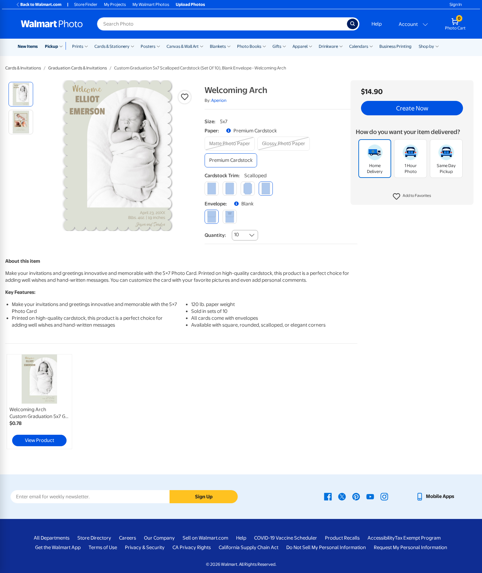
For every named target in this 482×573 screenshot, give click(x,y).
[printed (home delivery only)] (230, 217)
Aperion (219, 100)
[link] (39, 401)
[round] (230, 188)
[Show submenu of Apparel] (310, 46)
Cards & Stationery (112, 46)
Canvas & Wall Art (183, 46)
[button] (412, 196)
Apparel (300, 46)
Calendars (358, 46)
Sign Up (203, 497)
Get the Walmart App (58, 547)
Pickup (51, 46)
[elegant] (248, 188)
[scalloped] (266, 188)
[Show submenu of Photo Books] (264, 46)
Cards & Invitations (23, 68)
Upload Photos (190, 4)
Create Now (412, 108)
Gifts (276, 46)
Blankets (218, 46)
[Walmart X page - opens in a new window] (342, 496)
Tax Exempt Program (418, 538)
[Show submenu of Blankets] (229, 46)
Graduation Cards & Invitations (77, 68)
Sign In (456, 4)
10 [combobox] (236, 235)
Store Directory (94, 538)
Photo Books (249, 46)
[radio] (21, 94)
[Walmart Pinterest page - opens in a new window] (356, 496)
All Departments (52, 538)
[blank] (212, 217)
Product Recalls (342, 538)
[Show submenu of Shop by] (437, 46)
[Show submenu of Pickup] (62, 46)
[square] (212, 188)
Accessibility (381, 538)
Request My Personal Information (410, 547)
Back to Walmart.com (40, 4)
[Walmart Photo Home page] (51, 24)
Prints (77, 46)
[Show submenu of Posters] (158, 46)
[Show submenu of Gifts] (284, 46)
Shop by (426, 46)
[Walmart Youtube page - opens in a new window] (370, 496)
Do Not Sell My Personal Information (326, 547)
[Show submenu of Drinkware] (341, 46)
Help (377, 24)
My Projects (115, 4)
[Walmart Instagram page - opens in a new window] (384, 496)
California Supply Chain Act (248, 547)
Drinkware (328, 46)
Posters (148, 46)
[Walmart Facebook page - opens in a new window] (328, 496)
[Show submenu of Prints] (86, 46)
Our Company (159, 538)
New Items (28, 46)
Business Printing (395, 46)
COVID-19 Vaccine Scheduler (285, 538)
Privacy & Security (145, 547)
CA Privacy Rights (191, 547)
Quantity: (215, 235)
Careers (127, 538)
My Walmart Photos (150, 4)
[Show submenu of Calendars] (371, 46)
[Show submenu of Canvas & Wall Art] (202, 46)
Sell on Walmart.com (205, 538)
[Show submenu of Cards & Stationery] (132, 46)
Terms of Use (103, 547)
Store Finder (85, 4)
